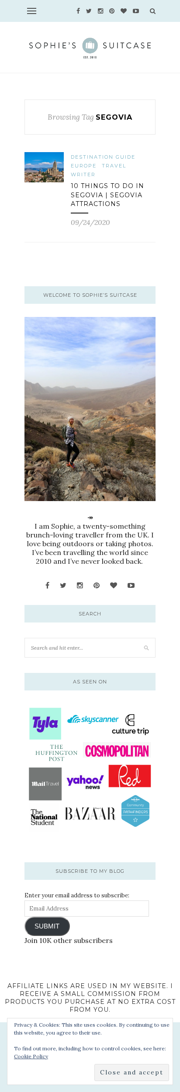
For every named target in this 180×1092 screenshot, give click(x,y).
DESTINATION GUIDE (103, 157)
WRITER (83, 174)
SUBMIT (47, 926)
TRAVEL (114, 166)
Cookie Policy (31, 1056)
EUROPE (84, 166)
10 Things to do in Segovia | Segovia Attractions (107, 195)
